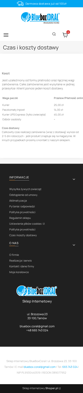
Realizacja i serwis (20, 260)
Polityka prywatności (22, 212)
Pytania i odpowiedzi (22, 206)
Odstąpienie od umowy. (23, 195)
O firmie (14, 255)
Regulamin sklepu (20, 218)
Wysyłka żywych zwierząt (25, 189)
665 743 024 (70, 367)
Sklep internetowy (40, 388)
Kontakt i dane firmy (21, 266)
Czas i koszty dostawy (23, 235)
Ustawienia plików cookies (25, 223)
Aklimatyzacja (18, 200)
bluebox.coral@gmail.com (40, 367)
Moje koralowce (19, 272)
